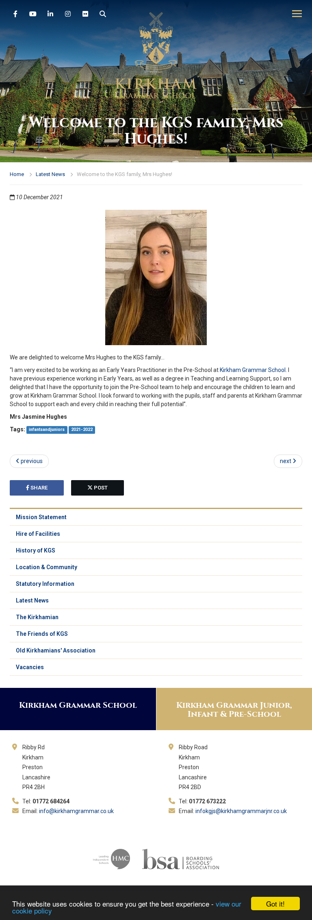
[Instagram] (68, 14)
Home (17, 174)
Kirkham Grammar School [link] (253, 370)
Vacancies (30, 667)
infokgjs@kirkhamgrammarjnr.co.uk (241, 811)
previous (31, 461)
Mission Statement (41, 517)
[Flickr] (85, 14)
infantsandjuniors (47, 430)
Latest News (50, 174)
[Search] (103, 14)
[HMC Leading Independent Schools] (111, 858)
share (38, 488)
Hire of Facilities (38, 534)
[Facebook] (15, 14)
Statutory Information (45, 584)
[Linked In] (50, 14)
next (286, 461)
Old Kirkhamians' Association (55, 650)
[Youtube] (33, 14)
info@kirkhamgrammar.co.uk (76, 811)
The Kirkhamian (37, 617)
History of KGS (35, 550)
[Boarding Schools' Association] (180, 858)
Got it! (275, 903)
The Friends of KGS (42, 634)
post (100, 488)
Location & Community (46, 567)
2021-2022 (82, 430)
